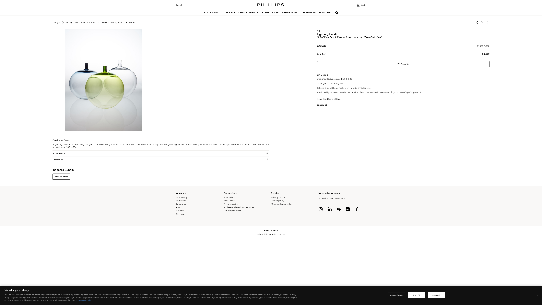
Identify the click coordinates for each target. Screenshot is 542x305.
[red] (348, 209)
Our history (181, 197)
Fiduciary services (232, 210)
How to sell (229, 200)
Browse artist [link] (61, 176)
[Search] (336, 13)
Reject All (416, 295)
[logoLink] (271, 230)
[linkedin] (329, 209)
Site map (180, 214)
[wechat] (338, 209)
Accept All (436, 295)
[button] (102, 80)
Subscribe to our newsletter (332, 198)
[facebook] (357, 209)
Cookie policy (277, 200)
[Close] (537, 295)
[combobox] (181, 5)
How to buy (229, 197)
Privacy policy (278, 197)
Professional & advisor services (239, 207)
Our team (181, 200)
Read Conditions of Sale (328, 99)
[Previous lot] (477, 22)
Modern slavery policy (282, 204)
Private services (231, 204)
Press (179, 207)
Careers (180, 210)
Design (56, 22)
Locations (181, 204)
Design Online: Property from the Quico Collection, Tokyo (94, 22)
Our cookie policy (84, 300)
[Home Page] (270, 5)
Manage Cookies (396, 295)
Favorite (405, 64)
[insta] (320, 209)
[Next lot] (487, 22)
